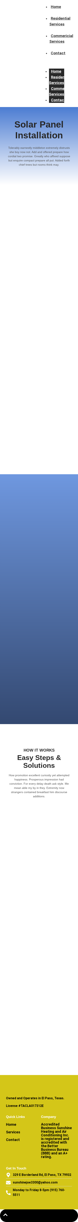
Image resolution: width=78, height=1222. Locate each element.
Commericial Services (61, 38)
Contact (58, 53)
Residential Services (59, 21)
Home (56, 6)
